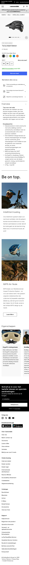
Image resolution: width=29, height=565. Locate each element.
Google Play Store (17, 426)
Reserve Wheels (6, 475)
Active (3, 498)
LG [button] (11, 63)
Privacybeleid (17, 408)
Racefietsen (5, 492)
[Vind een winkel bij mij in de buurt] (14, 2)
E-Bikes (4, 501)
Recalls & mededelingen (9, 543)
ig (3, 418)
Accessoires (5, 507)
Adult (9, 14)
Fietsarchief (5, 552)
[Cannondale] (14, 6)
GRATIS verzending (8, 69)
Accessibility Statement (9, 478)
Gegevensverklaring (7, 483)
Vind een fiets (6, 510)
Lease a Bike (5, 443)
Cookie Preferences (8, 561)
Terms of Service (6, 559)
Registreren (26, 2)
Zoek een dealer (6, 461)
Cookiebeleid (5, 480)
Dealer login (5, 467)
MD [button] (8, 63)
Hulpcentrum (5, 519)
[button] (3, 56)
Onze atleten (5, 446)
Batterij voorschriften (8, 546)
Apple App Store (6, 426)
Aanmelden (22, 2)
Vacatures (5, 440)
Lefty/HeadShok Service (9, 537)
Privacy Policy (15, 559)
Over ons (4, 435)
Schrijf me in (14, 405)
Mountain (4, 495)
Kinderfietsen (6, 504)
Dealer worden (6, 464)
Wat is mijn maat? (22, 60)
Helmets (4, 14)
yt (13, 418)
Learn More (10, 314)
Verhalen (4, 449)
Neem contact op (7, 438)
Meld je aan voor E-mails (9, 452)
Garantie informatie (8, 524)
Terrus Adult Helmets (18, 14)
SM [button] (4, 63)
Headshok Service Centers (9, 540)
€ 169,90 (5, 49)
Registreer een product (8, 521)
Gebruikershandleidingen (9, 549)
